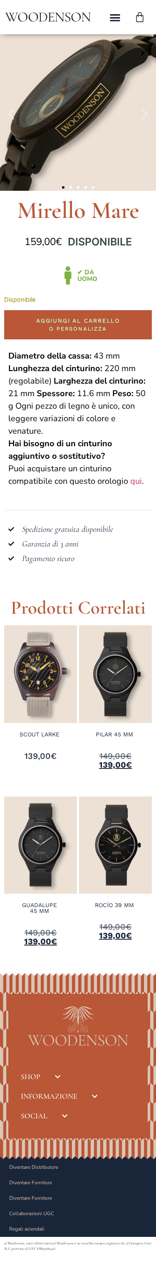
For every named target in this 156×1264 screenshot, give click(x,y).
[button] (115, 17)
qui (136, 481)
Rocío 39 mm (114, 905)
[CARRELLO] (140, 17)
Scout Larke (39, 734)
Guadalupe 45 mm (39, 908)
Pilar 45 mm (114, 734)
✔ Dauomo (87, 275)
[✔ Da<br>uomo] (68, 275)
